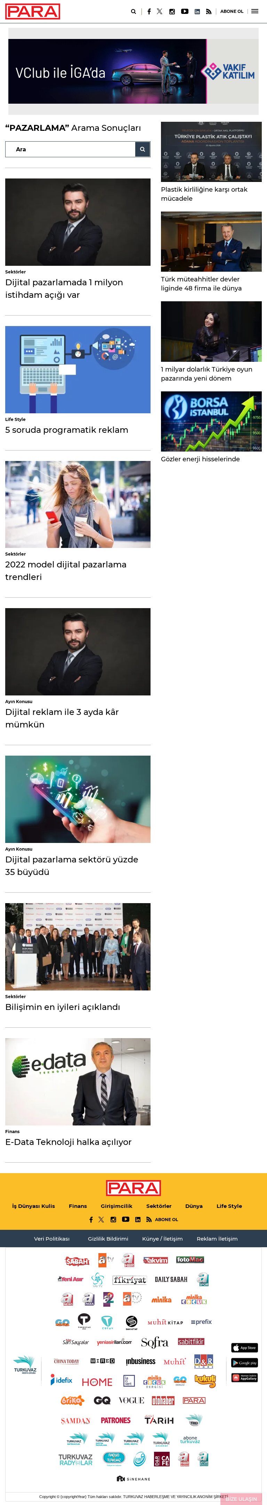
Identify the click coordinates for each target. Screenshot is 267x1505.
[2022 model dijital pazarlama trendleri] (78, 504)
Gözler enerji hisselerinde (200, 459)
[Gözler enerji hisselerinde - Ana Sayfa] (211, 421)
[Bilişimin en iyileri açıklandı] (78, 946)
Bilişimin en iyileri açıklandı (62, 1007)
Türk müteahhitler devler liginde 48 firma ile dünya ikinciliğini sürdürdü (201, 288)
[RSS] (209, 12)
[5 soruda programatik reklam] (78, 369)
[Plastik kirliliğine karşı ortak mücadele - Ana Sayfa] (211, 152)
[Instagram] (172, 12)
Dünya (194, 1206)
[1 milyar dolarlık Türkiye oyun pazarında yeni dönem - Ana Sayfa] (211, 331)
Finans (12, 1131)
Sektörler (15, 271)
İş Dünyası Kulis (33, 1206)
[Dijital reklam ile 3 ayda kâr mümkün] (78, 651)
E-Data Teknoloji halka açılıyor (68, 1142)
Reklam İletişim (217, 1238)
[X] (160, 11)
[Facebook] (149, 11)
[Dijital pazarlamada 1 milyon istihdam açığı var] (78, 222)
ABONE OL (231, 11)
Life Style (15, 419)
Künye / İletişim (162, 1238)
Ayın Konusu (18, 701)
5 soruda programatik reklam (66, 430)
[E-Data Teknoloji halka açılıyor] (78, 1081)
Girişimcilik (116, 1206)
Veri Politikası (52, 1238)
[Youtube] (184, 12)
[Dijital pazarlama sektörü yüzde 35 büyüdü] (78, 799)
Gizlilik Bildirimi (108, 1238)
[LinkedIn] (197, 11)
